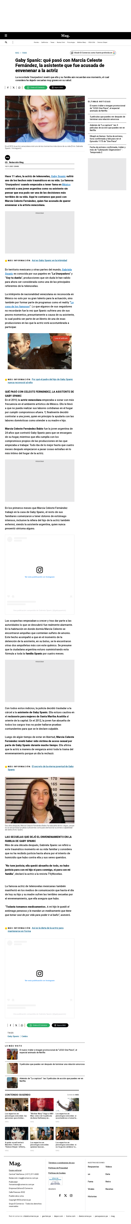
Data (108, 1174)
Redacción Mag (16, 162)
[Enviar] (6, 42)
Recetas (109, 1189)
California (44, 42)
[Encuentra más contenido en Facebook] (8, 87)
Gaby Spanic (13, 1036)
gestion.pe (46, 1216)
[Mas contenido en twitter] (65, 1195)
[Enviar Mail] (6, 162)
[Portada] (15, 1168)
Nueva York (61, 42)
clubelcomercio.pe (31, 1216)
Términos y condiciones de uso (61, 1163)
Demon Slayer (102, 42)
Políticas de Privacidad (58, 1168)
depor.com (58, 1216)
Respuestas (93, 1166)
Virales (91, 1189)
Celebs (24, 1036)
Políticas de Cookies (57, 1173)
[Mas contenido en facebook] (60, 1195)
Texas (52, 42)
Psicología (71, 42)
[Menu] (7, 35)
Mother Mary (81, 42)
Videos (109, 1166)
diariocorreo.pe (85, 1216)
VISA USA (91, 42)
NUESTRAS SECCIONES (96, 1163)
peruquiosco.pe (101, 1216)
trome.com (71, 1216)
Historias (92, 1196)
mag (113, 1216)
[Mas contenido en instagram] (71, 1195)
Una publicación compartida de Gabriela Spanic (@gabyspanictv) (39, 610)
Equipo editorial (15, 1170)
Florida (36, 42)
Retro (108, 1181)
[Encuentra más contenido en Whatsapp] (19, 87)
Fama (90, 1181)
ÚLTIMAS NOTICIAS (99, 102)
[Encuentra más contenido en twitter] (14, 87)
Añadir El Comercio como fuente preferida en (93, 53)
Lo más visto (13, 1046)
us (89, 1174)
